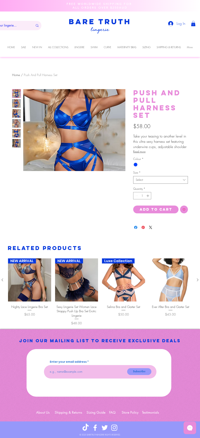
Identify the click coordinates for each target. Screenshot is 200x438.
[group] (100, 292)
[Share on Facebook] (135, 227)
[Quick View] (170, 279)
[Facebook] (95, 428)
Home (16, 75)
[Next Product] (197, 280)
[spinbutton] (142, 195)
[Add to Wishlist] (184, 209)
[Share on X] (150, 227)
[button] (193, 23)
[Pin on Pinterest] (143, 227)
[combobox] (160, 180)
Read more (139, 151)
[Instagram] (114, 428)
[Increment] (148, 195)
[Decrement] (136, 195)
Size (137, 172)
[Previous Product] (2, 280)
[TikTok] (85, 428)
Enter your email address (68, 361)
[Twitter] (105, 428)
